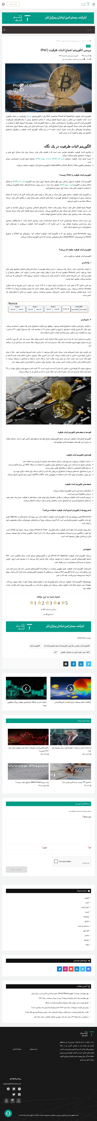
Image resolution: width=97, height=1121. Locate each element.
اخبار (87, 902)
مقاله (87, 944)
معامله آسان (17, 1049)
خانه (88, 41)
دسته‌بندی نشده (83, 926)
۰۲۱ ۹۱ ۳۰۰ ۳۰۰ (15, 1079)
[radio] (64, 602)
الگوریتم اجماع (34, 646)
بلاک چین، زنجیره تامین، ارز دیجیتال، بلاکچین (75, 652)
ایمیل (44, 847)
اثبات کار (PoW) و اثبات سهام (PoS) (50, 158)
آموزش (86, 898)
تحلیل (86, 921)
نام (89, 847)
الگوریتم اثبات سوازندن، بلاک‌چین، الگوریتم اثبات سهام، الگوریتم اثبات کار (66, 646)
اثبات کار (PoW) (19, 181)
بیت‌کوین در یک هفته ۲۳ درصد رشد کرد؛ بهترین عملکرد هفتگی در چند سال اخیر (61, 1016)
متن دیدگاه (86, 817)
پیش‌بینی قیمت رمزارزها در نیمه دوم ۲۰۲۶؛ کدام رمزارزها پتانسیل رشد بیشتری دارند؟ (60, 1007)
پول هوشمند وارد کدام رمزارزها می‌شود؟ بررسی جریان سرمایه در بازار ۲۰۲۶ (64, 998)
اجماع (29, 116)
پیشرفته (86, 916)
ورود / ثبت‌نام (13, 4)
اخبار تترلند (85, 907)
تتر (55, 652)
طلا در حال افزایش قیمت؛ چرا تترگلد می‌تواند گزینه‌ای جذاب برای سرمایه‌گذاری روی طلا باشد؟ (57, 1012)
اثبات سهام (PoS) (66, 184)
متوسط (86, 940)
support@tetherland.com (12, 1084)
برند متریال (34, 1049)
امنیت (87, 912)
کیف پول (86, 930)
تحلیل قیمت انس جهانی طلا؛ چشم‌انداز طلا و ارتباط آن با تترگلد (67, 1002)
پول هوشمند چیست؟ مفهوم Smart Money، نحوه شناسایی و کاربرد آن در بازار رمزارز (60, 993)
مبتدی (87, 935)
